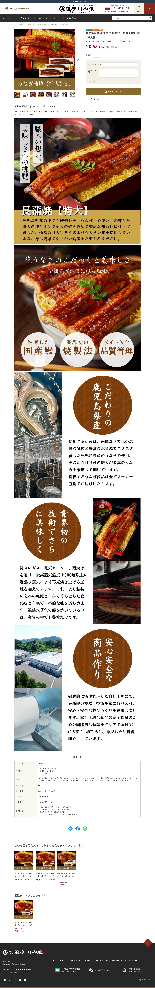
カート (149, 11)
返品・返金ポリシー (131, 960)
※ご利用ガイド (92, 81)
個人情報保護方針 (117, 960)
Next (77, 59)
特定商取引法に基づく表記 (100, 960)
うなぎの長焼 (30, 24)
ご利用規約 (86, 960)
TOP (20, 24)
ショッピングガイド (74, 960)
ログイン (139, 11)
